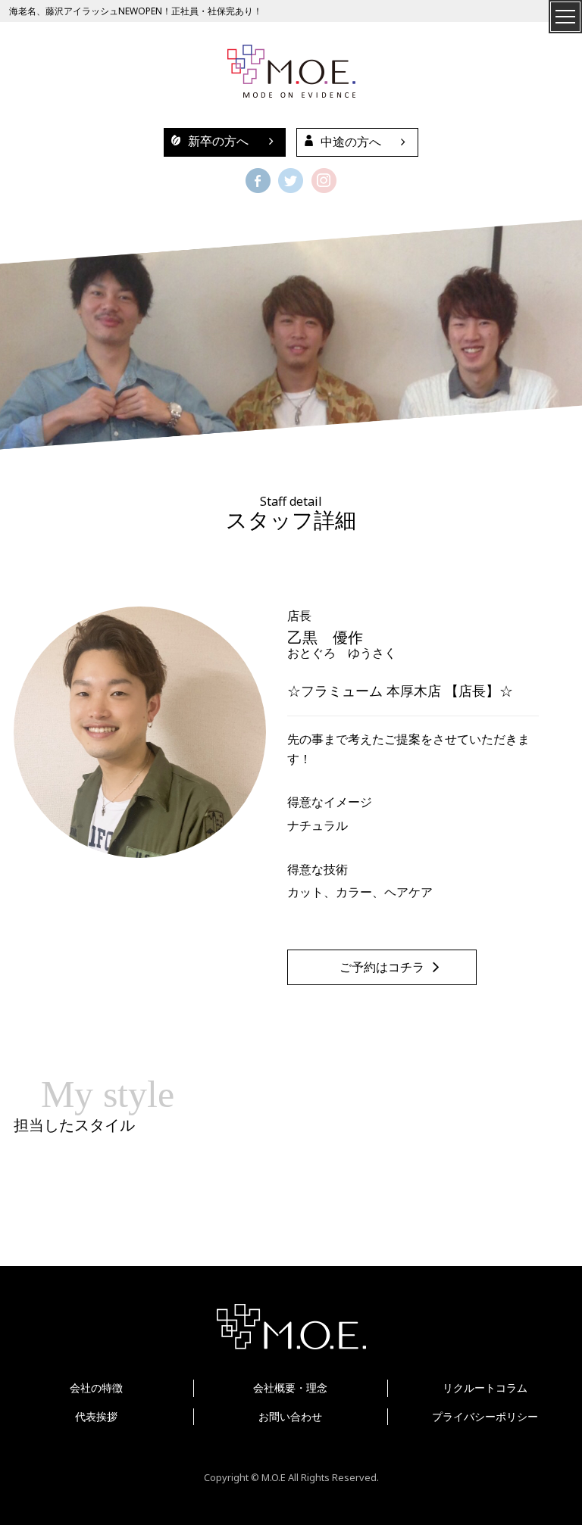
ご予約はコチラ (382, 967)
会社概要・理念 (290, 1387)
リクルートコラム (485, 1387)
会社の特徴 (96, 1387)
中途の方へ (351, 142)
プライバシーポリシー (485, 1416)
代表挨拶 (96, 1416)
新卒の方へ (218, 141)
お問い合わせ (290, 1416)
